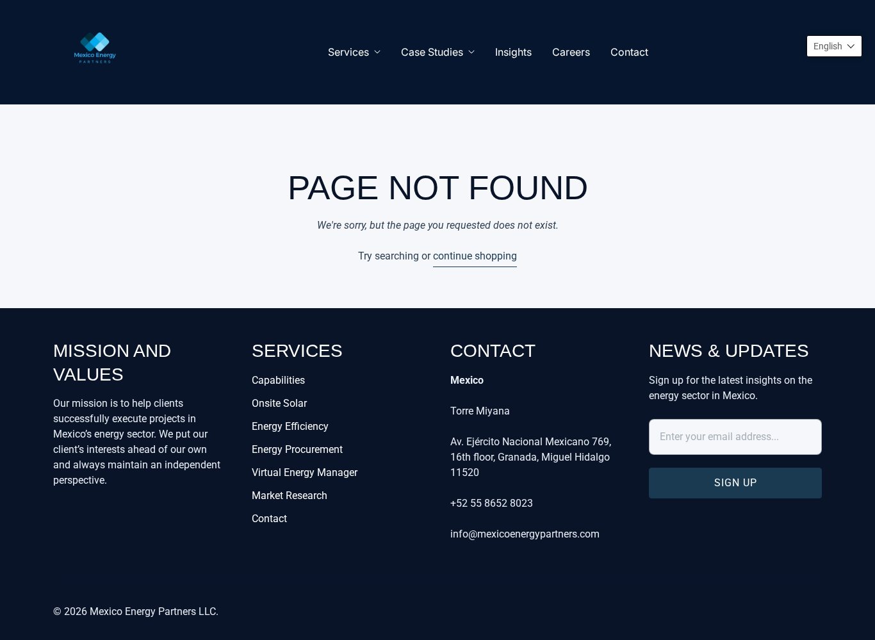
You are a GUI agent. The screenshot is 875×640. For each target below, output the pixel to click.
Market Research (289, 495)
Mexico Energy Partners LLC (153, 611)
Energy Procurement (297, 449)
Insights (513, 51)
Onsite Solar (279, 403)
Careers (571, 51)
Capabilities (278, 380)
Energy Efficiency (290, 426)
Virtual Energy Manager (304, 472)
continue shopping (475, 256)
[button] (834, 46)
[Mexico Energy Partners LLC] (94, 52)
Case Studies (432, 51)
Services (348, 51)
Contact (629, 51)
